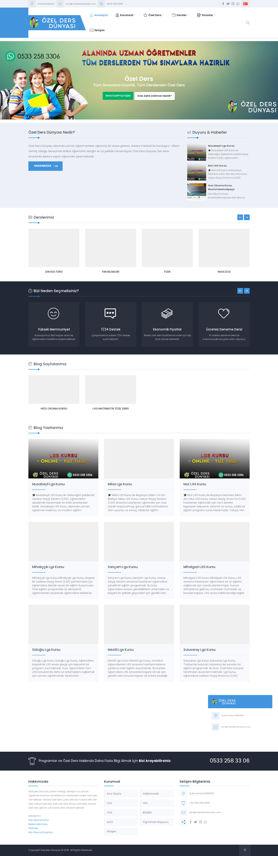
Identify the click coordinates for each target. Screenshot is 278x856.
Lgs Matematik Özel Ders (110, 408)
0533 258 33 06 (230, 761)
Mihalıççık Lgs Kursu (48, 567)
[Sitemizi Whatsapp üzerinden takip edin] (237, 3)
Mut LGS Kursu (217, 165)
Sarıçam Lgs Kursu (123, 567)
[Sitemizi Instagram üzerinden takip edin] (233, 3)
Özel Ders (33, 828)
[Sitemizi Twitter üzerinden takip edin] (228, 3)
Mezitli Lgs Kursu (121, 649)
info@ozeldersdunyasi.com (81, 3)
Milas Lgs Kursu (120, 484)
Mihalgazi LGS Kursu (199, 567)
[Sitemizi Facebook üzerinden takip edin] (223, 3)
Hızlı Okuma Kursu (54, 408)
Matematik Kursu (38, 824)
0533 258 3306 (115, 3)
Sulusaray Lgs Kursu (199, 649)
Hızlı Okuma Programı (40, 832)
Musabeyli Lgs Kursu (221, 146)
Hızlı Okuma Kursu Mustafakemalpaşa (221, 187)
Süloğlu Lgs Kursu (46, 649)
